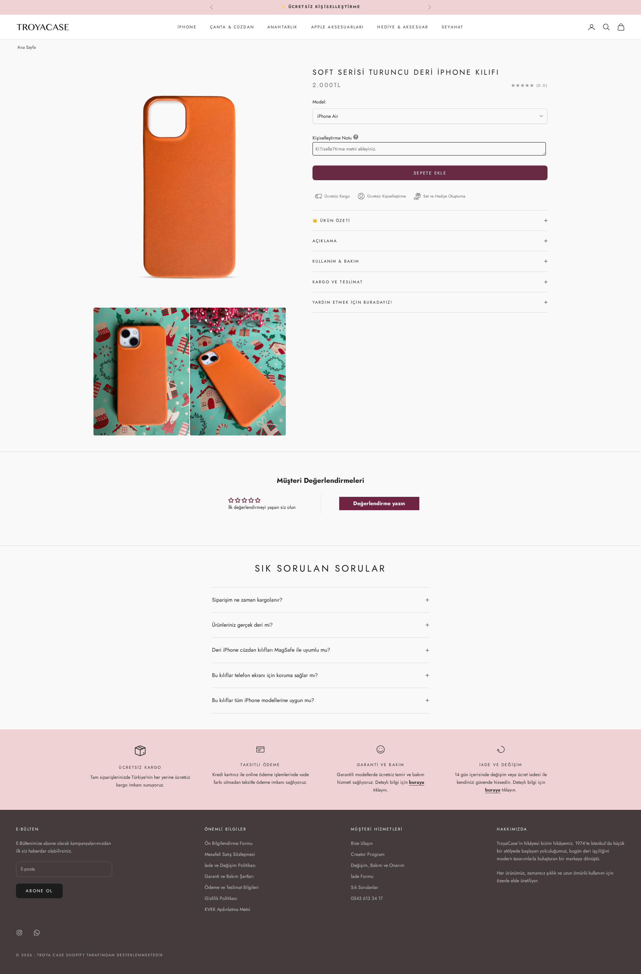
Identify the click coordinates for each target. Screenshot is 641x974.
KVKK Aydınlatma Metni (227, 909)
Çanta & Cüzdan (232, 27)
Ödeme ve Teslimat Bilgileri (232, 887)
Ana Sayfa (26, 47)
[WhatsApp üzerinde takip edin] (36, 932)
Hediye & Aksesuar (402, 27)
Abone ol (39, 891)
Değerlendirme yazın (379, 503)
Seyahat (452, 27)
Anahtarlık (282, 27)
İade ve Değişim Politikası (230, 865)
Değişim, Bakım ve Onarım (377, 865)
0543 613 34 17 (367, 898)
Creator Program (368, 854)
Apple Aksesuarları (337, 27)
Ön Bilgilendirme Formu (228, 843)
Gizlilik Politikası (221, 898)
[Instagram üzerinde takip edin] (19, 932)
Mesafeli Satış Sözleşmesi (230, 854)
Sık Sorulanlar (364, 887)
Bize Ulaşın (362, 843)
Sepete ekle (430, 173)
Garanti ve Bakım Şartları (229, 876)
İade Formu (362, 876)
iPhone (187, 27)
